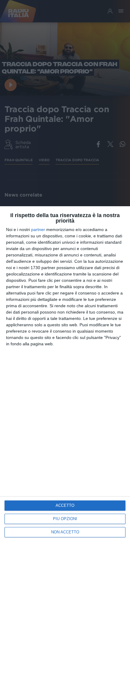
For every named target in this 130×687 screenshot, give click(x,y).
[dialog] (65, 446)
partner (38, 229)
